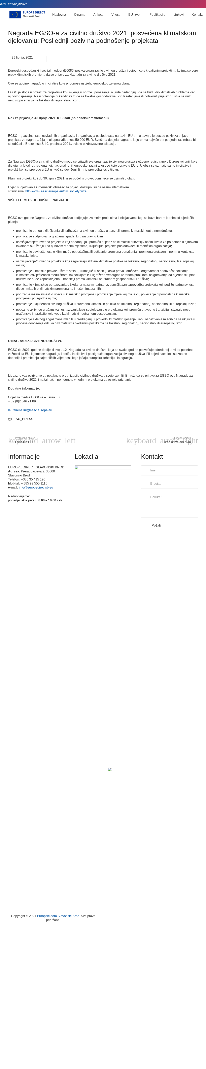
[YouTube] (195, 4)
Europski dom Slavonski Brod (58, 916)
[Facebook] (182, 4)
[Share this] (41, 59)
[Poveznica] (27, 15)
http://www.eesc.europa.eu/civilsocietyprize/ (56, 191)
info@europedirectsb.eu (36, 487)
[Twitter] (188, 4)
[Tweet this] (51, 59)
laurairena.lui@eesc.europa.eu (30, 410)
